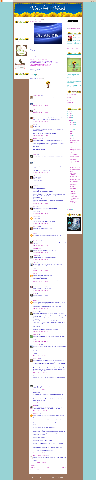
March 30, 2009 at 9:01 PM (40, 252)
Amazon (69, 95)
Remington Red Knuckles (75, 179)
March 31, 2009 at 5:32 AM (40, 270)
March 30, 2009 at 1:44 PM (40, 203)
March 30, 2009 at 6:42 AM (40, 112)
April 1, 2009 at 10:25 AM (40, 372)
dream (35, 79)
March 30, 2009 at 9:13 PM (40, 259)
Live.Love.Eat (36, 358)
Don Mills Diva (36, 248)
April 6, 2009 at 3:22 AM (39, 462)
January (71, 206)
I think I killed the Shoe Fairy (75, 167)
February (72, 205)
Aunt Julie (35, 384)
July (71, 131)
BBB (34, 233)
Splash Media (70, 102)
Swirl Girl (35, 206)
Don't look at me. (73, 193)
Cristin (34, 405)
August (71, 129)
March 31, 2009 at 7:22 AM (40, 281)
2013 (70, 113)
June (71, 133)
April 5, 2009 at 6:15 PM (39, 452)
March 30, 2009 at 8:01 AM (40, 151)
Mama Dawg (35, 334)
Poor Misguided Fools (74, 154)
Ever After (72, 186)
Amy (34, 115)
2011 (70, 117)
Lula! (34, 124)
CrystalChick (36, 311)
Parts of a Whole (73, 188)
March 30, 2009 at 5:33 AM (40, 99)
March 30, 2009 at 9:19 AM (40, 182)
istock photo (69, 103)
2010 (70, 119)
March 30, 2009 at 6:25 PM (40, 237)
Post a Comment (33, 465)
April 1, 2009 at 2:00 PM (39, 380)
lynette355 (35, 216)
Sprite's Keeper (36, 175)
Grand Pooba (36, 226)
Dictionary (69, 97)
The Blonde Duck (36, 95)
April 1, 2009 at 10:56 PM (40, 410)
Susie (34, 285)
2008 (70, 209)
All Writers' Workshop (71, 94)
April (71, 137)
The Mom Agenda (73, 142)
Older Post (63, 467)
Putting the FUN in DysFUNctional (40, 455)
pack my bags (37, 61)
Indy (34, 185)
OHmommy (35, 255)
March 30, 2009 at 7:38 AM (40, 135)
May (71, 135)
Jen (34, 102)
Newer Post (32, 467)
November (72, 124)
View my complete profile (73, 48)
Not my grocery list (73, 184)
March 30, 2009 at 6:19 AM (40, 105)
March (71, 138)
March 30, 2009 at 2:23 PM (40, 223)
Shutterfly (69, 100)
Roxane (34, 154)
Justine (34, 262)
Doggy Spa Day (73, 159)
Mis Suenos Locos (73, 152)
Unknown (35, 300)
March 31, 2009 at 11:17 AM (40, 341)
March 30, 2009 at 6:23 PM (40, 230)
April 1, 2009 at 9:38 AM (39, 355)
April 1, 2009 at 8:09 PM (39, 389)
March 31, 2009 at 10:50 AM (40, 297)
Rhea (75, 35)
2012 (70, 115)
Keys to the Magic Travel (38, 161)
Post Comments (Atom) (40, 469)
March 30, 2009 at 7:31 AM (40, 121)
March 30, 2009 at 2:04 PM (40, 213)
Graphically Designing (53, 477)
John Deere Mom (36, 240)
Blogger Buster (20, 41)
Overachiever (72, 144)
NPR (68, 99)
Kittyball (71, 171)
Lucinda (34, 293)
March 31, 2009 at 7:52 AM (40, 290)
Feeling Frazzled (73, 145)
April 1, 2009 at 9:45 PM (39, 402)
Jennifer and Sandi (37, 344)
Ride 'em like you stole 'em (75, 169)
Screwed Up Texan (37, 138)
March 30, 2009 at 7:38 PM (40, 245)
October (71, 126)
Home (48, 467)
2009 (70, 120)
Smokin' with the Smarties (75, 147)
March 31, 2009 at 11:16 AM (40, 331)
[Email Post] (43, 78)
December (72, 122)
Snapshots (72, 165)
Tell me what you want (36, 21)
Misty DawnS (36, 413)
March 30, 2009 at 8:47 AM (40, 158)
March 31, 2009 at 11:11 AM (40, 308)
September (72, 127)
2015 (70, 111)
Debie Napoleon (36, 273)
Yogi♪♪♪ (35, 109)
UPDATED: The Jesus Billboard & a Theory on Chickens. (75, 163)
